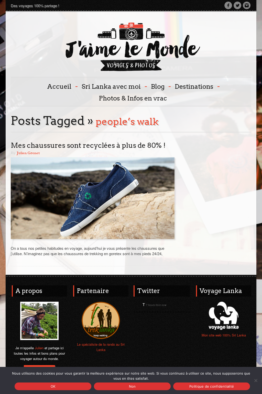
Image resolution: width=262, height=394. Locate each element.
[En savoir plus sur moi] (39, 320)
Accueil (62, 86)
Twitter (237, 5)
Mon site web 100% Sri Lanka (224, 335)
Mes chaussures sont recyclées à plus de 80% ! (88, 145)
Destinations (197, 86)
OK (53, 386)
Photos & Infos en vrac (133, 98)
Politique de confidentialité (211, 386)
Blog (160, 86)
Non (132, 386)
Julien (39, 347)
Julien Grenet (28, 153)
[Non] (255, 380)
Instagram (246, 5)
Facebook (228, 5)
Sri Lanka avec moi (114, 86)
